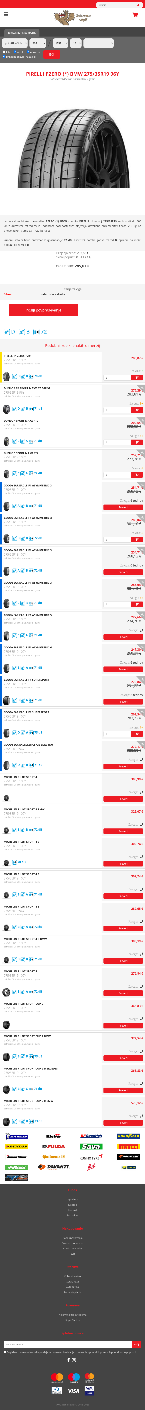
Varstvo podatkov (72, 1243)
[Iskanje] (140, 5)
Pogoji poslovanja (73, 1238)
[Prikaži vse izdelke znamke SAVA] (91, 1146)
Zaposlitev (72, 1215)
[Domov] (72, 17)
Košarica (134, 14)
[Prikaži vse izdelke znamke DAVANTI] (53, 1167)
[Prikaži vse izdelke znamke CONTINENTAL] (53, 1157)
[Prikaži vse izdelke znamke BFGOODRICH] (91, 1136)
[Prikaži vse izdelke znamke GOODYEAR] (128, 1136)
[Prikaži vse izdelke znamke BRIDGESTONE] (16, 1157)
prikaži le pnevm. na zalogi (20, 56)
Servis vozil (72, 1281)
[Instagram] (74, 1360)
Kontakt (72, 1210)
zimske (21, 52)
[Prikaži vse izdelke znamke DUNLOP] (16, 1146)
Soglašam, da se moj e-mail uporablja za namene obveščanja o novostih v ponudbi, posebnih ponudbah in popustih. (72, 1352)
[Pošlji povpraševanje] (123, 507)
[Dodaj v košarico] (137, 377)
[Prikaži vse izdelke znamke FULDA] (53, 1146)
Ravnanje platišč (72, 1292)
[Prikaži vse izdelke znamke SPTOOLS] (16, 1177)
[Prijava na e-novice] (136, 1344)
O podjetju (73, 1199)
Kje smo (72, 1204)
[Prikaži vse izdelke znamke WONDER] (128, 1167)
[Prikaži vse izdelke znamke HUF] (91, 1167)
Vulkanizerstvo (72, 1276)
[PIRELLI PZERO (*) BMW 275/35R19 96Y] (72, 147)
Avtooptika (72, 1287)
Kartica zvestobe (72, 1248)
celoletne (35, 52)
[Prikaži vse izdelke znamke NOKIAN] (16, 1167)
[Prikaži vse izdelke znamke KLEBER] (53, 1136)
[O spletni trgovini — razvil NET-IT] (134, 1405)
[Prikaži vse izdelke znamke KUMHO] (91, 1157)
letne (9, 52)
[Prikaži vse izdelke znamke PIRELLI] (128, 1146)
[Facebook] (68, 1360)
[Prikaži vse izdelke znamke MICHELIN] (16, 1136)
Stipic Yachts (72, 1320)
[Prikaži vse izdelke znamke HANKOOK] (128, 1157)
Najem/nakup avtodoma (72, 1314)
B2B (72, 1253)
